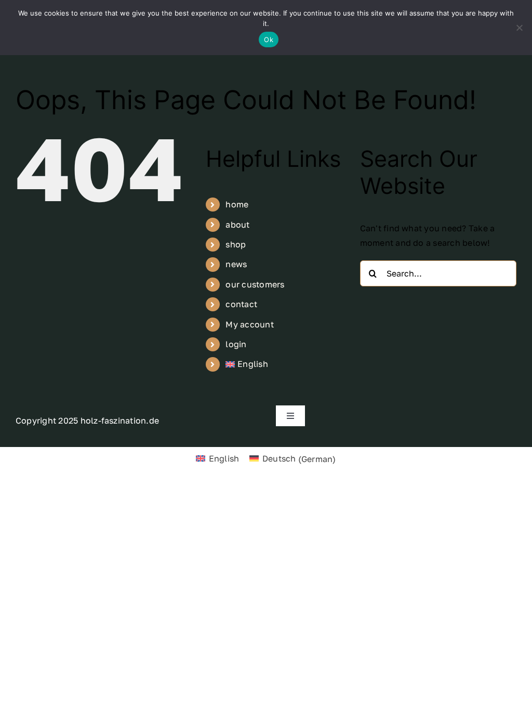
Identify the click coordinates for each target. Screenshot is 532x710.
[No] (519, 27)
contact (241, 304)
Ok (268, 39)
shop (235, 244)
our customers (254, 284)
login (235, 344)
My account (249, 324)
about (237, 224)
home (236, 204)
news (236, 264)
